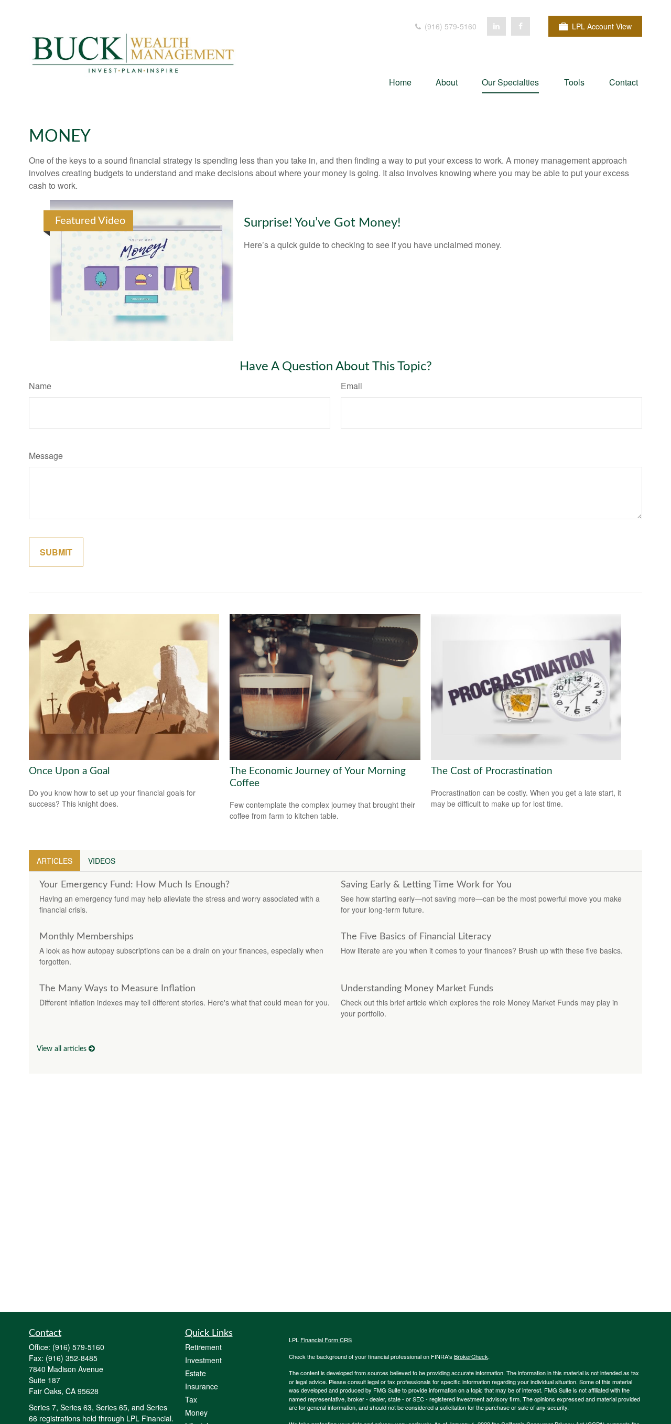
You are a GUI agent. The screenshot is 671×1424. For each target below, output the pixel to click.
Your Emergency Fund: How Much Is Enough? (134, 885)
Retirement (203, 1347)
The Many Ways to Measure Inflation (117, 988)
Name (40, 386)
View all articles (63, 1049)
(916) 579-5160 (450, 26)
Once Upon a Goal (69, 771)
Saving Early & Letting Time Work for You (426, 885)
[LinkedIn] (496, 26)
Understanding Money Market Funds (417, 988)
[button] (400, 81)
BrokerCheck (471, 1356)
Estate (195, 1373)
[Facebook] (520, 26)
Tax (191, 1399)
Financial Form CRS (326, 1339)
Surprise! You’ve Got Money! (322, 223)
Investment (203, 1360)
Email (351, 386)
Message (46, 455)
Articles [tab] (54, 860)
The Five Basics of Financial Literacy (416, 936)
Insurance (201, 1386)
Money (196, 1412)
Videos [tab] (101, 860)
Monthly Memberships (86, 936)
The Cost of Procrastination (492, 771)
